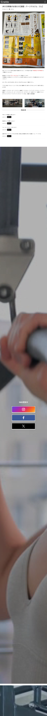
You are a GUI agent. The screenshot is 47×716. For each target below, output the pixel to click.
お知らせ (12, 9)
